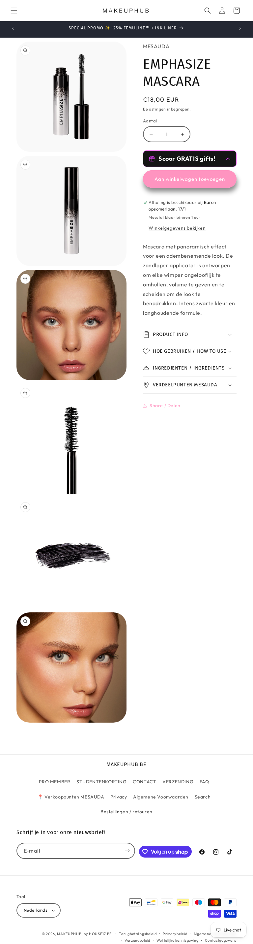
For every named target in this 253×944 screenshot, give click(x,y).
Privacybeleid (175, 933)
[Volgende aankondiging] (240, 28)
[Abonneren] (127, 851)
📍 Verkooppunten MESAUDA (71, 797)
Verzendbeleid (137, 940)
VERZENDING (177, 782)
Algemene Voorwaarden (160, 797)
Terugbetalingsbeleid (137, 933)
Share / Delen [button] (165, 405)
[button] (14, 10)
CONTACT (144, 782)
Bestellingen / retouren (126, 812)
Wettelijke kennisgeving (177, 940)
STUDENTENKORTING (101, 782)
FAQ (204, 782)
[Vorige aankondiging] (13, 28)
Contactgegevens (221, 940)
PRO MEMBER (54, 782)
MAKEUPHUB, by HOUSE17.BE (84, 933)
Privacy (118, 797)
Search (203, 797)
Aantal (150, 120)
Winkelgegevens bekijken (177, 228)
